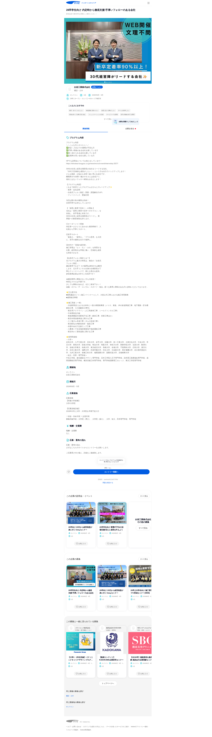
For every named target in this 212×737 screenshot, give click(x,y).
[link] (71, 628)
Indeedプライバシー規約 (139, 726)
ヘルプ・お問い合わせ (73, 726)
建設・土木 (70, 696)
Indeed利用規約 (85, 730)
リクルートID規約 (72, 730)
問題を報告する (108, 483)
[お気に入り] (68, 471)
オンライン (70, 707)
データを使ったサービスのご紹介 (117, 726)
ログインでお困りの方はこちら (93, 726)
